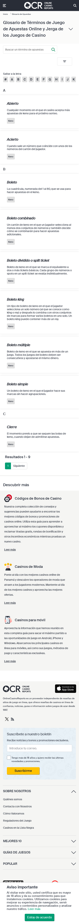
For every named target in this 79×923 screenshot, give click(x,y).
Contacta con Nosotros (17, 806)
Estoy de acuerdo (39, 917)
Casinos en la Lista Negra (18, 827)
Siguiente (19, 466)
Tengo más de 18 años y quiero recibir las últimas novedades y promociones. (37, 759)
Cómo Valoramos (13, 813)
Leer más (34, 909)
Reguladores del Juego (17, 820)
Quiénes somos (12, 799)
